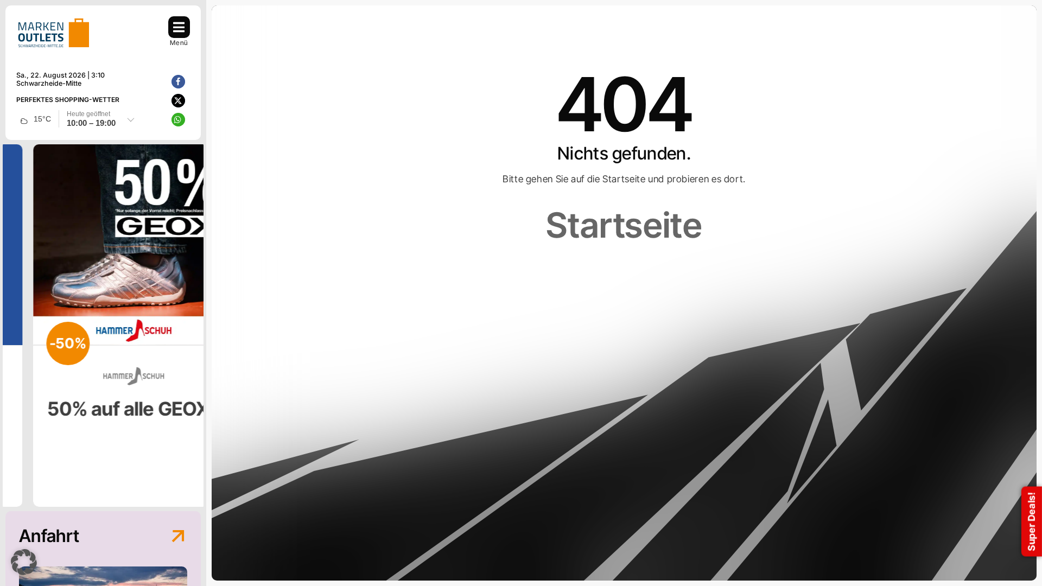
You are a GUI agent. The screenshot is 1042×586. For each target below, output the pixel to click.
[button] (178, 81)
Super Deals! (1031, 521)
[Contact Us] (168, 546)
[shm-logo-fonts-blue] (53, 21)
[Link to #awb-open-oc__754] (179, 27)
